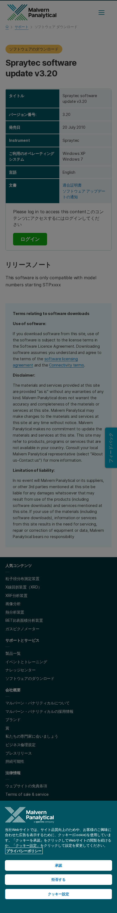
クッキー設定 (58, 894)
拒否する (58, 879)
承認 (58, 865)
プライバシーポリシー (24, 851)
